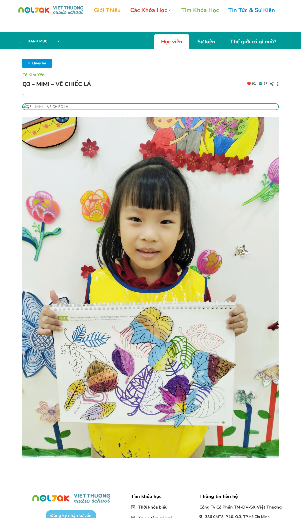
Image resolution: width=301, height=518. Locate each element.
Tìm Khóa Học (200, 10)
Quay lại (38, 59)
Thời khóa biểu (149, 503)
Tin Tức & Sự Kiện (251, 10)
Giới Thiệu (107, 10)
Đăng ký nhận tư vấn (70, 511)
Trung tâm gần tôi (152, 513)
